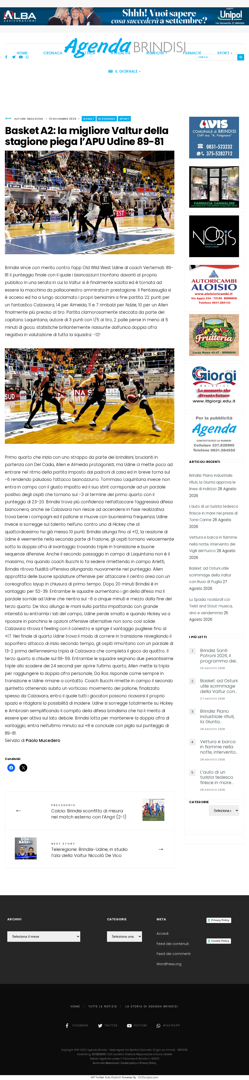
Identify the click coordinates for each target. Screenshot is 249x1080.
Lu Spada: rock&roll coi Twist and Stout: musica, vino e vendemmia (211, 606)
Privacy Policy (220, 920)
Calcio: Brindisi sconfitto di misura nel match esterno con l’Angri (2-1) (88, 811)
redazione (35, 119)
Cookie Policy (220, 941)
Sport (124, 119)
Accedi (163, 933)
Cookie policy (129, 1063)
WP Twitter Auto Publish (106, 1077)
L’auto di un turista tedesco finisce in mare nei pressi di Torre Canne (213, 513)
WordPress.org (169, 964)
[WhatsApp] (27, 57)
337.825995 (99, 1054)
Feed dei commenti (174, 954)
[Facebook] (7, 57)
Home (75, 1006)
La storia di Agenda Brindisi (151, 1006)
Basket (88, 119)
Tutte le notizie (103, 1006)
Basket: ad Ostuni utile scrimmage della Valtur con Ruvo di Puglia (210, 575)
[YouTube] (20, 57)
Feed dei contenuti (173, 944)
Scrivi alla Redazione (105, 1063)
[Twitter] (14, 57)
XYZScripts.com (148, 1077)
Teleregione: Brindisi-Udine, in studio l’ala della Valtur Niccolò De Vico (89, 850)
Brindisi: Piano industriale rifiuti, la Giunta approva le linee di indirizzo (212, 482)
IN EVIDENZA (106, 119)
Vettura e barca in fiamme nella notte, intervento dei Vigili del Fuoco (213, 544)
